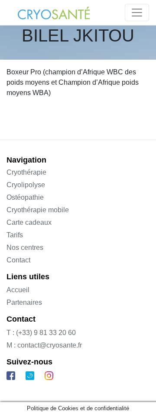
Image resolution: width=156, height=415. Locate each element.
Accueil (17, 290)
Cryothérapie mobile (37, 210)
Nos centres (24, 247)
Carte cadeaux (29, 222)
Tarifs (14, 235)
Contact (18, 260)
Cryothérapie (26, 172)
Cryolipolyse (25, 184)
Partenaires (24, 302)
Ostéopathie (25, 197)
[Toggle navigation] (137, 12)
